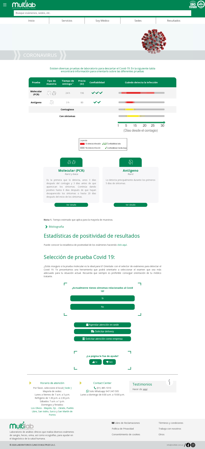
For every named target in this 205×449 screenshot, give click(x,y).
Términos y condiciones (171, 422)
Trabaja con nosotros (170, 428)
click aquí (122, 244)
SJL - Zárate (59, 408)
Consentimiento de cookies (126, 434)
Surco (53, 411)
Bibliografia (56, 226)
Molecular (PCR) (36, 93)
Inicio (31, 20)
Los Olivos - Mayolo (41, 408)
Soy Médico (102, 20)
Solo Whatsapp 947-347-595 (104, 391)
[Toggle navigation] (5, 5)
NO (110, 361)
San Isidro (43, 411)
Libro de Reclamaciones (127, 422)
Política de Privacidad (123, 428)
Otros (161, 434)
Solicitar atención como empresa (104, 338)
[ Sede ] (67, 387)
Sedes (138, 20)
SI (96, 361)
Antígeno (36, 102)
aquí (145, 389)
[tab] (102, 227)
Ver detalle (71, 204)
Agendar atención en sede (103, 324)
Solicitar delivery (104, 331)
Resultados (173, 20)
